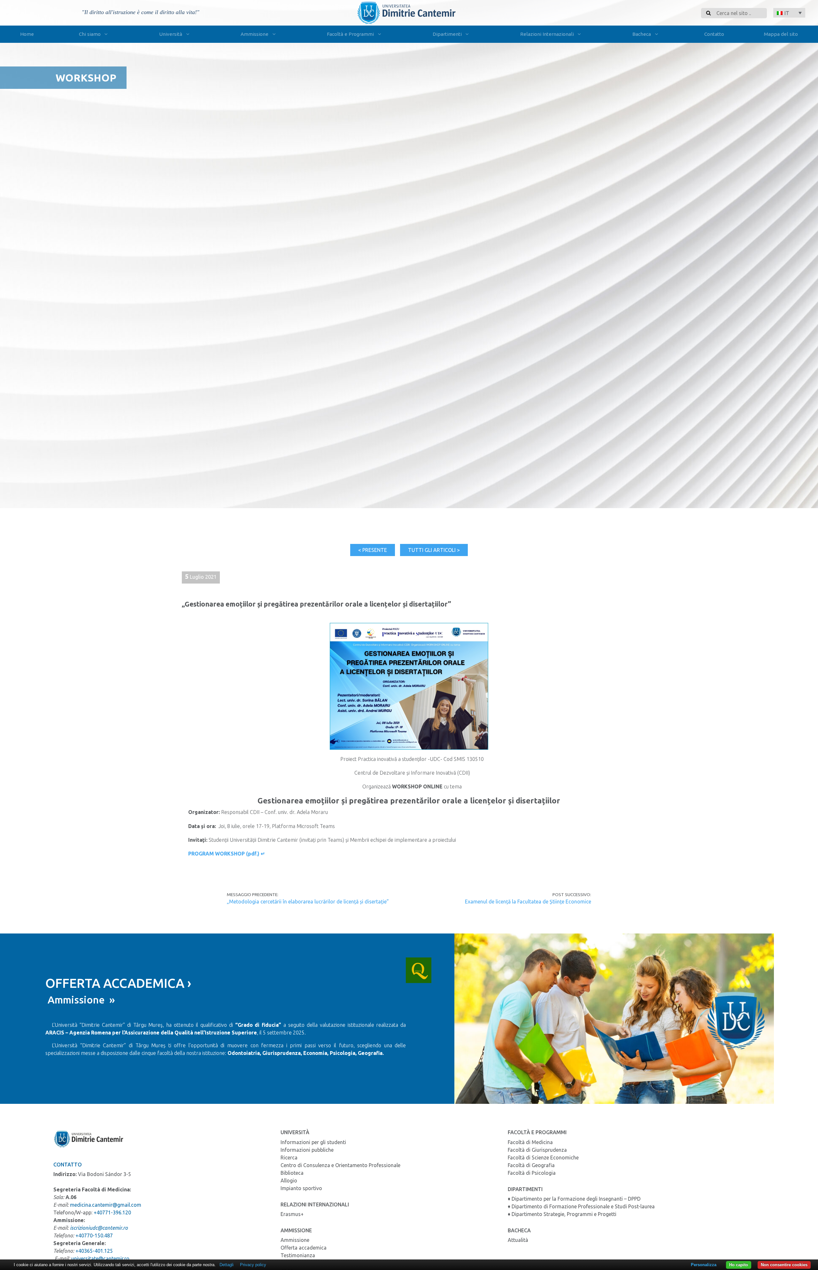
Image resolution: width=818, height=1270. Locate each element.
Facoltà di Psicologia (532, 1173)
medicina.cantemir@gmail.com (105, 1205)
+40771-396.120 (112, 1212)
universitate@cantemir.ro (100, 1258)
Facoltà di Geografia (531, 1165)
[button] (789, 13)
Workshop (86, 77)
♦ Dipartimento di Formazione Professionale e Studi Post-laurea (581, 1206)
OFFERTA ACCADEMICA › (118, 983)
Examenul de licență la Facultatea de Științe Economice (527, 901)
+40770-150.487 (94, 1235)
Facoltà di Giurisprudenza (537, 1150)
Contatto (714, 34)
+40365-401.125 (94, 1251)
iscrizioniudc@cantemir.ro (99, 1228)
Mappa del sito (781, 34)
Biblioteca (292, 1173)
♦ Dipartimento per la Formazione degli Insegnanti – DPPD (574, 1199)
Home (27, 34)
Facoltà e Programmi (350, 34)
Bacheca (641, 34)
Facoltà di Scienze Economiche (543, 1157)
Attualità (518, 1240)
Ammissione (254, 34)
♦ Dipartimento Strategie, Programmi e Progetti (562, 1214)
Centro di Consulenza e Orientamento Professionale (340, 1165)
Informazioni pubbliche (307, 1150)
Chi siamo (90, 34)
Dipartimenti (447, 34)
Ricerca (289, 1157)
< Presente (372, 550)
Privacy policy (253, 1264)
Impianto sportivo (301, 1188)
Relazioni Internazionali (547, 34)
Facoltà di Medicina (530, 1142)
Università (170, 34)
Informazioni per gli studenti (313, 1142)
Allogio (289, 1180)
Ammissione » (80, 999)
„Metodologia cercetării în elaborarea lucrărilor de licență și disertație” (308, 901)
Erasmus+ (292, 1214)
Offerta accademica (304, 1248)
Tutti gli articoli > (434, 550)
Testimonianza (298, 1255)
